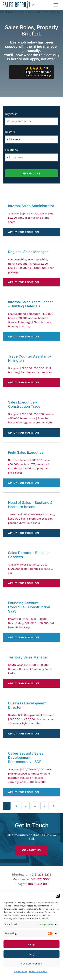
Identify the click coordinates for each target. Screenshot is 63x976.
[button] (57, 896)
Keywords (11, 114)
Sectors (10, 132)
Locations (11, 150)
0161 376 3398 (41, 879)
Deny (31, 954)
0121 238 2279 (41, 874)
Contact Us (31, 850)
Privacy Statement (38, 971)
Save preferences (31, 963)
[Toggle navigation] (55, 5)
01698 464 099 (38, 884)
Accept (31, 944)
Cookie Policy (20, 971)
